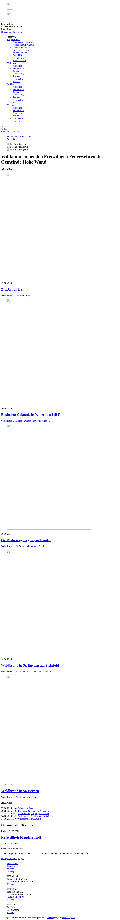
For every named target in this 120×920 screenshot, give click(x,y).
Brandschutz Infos (21, 47)
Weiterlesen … (15, 295)
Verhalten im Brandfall (23, 45)
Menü (4, 29)
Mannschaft (18, 68)
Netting (10, 105)
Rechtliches (18, 58)
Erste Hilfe (18, 55)
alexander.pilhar (68, 917)
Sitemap (10, 871)
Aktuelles (17, 66)
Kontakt (16, 81)
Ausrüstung (18, 73)
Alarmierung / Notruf (22, 42)
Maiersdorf (12, 63)
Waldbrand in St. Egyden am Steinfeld (30, 665)
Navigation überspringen (12, 32)
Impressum (12, 866)
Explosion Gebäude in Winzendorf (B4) (30, 414)
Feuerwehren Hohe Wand (19, 136)
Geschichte (18, 79)
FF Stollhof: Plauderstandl (21, 837)
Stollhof (10, 84)
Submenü (5, 131)
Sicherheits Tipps (21, 50)
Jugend (16, 71)
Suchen (10, 868)
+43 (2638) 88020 (15, 897)
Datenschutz (12, 863)
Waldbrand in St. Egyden (20, 791)
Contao (50, 917)
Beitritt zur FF (19, 60)
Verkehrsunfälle (20, 52)
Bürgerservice (13, 39)
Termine (16, 76)
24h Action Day (12, 289)
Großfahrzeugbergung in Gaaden (26, 540)
